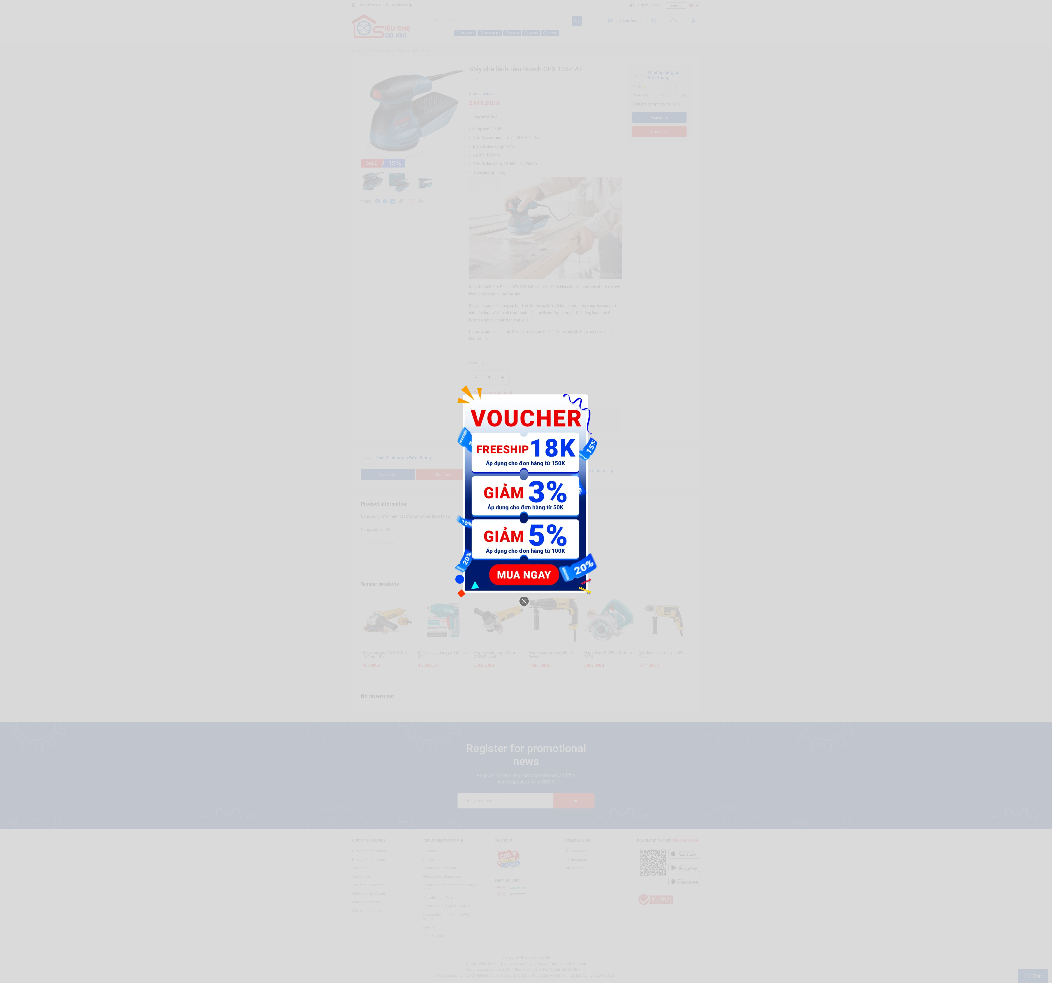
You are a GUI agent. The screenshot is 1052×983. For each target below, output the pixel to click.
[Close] (524, 601)
